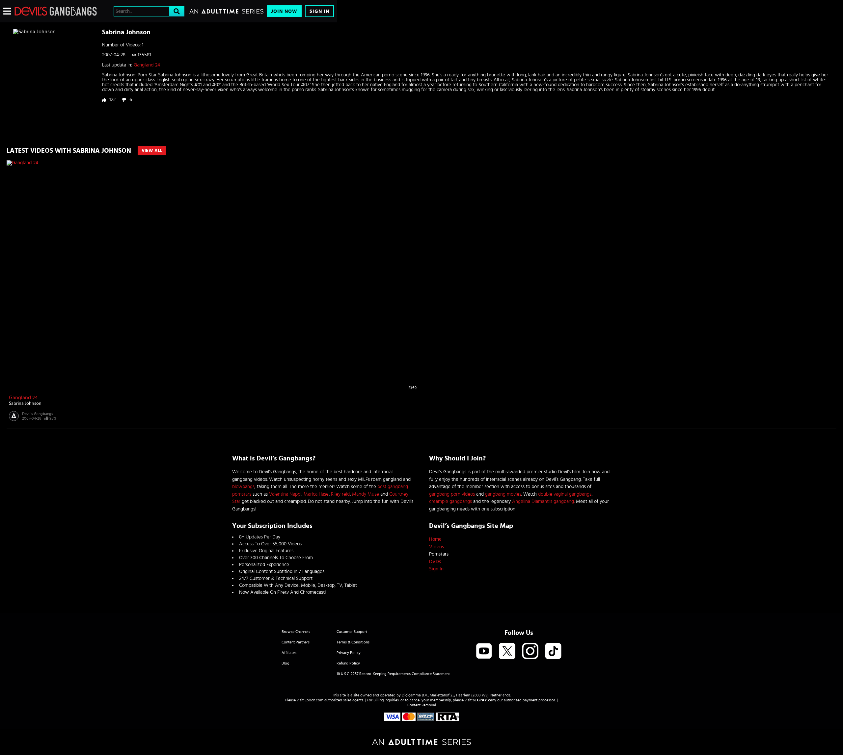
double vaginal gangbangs (564, 494)
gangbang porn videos (452, 494)
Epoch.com (314, 700)
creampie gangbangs (450, 501)
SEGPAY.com (484, 700)
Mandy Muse (365, 494)
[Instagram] (530, 651)
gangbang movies (503, 494)
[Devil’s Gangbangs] (55, 11)
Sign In (319, 11)
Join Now (284, 11)
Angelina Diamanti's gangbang (543, 501)
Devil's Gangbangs (37, 414)
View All (152, 150)
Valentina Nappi (285, 494)
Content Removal (421, 705)
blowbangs (243, 486)
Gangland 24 (147, 65)
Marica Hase (316, 494)
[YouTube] (484, 651)
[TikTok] (553, 651)
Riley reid (340, 494)
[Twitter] (507, 651)
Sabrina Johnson (25, 403)
